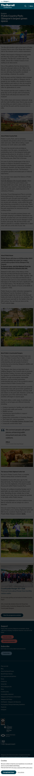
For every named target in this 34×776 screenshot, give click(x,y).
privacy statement (18, 767)
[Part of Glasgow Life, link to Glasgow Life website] (5, 1)
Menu (31, 6)
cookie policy (28, 767)
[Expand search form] (25, 6)
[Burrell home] (7, 6)
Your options (20, 772)
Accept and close (8, 772)
